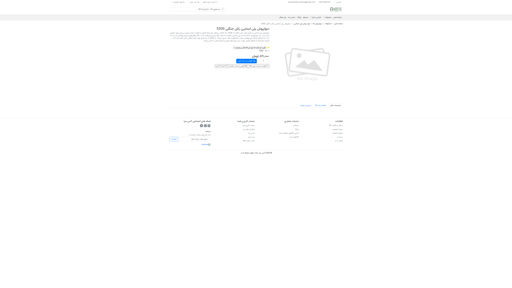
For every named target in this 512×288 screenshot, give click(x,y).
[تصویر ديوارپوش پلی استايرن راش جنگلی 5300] (307, 62)
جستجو (305, 17)
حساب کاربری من (248, 125)
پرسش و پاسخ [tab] (306, 105)
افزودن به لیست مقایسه (237, 66)
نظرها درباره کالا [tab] (320, 105)
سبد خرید (251, 137)
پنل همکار (282, 17)
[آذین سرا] (325, 9)
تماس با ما (291, 17)
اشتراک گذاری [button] (220, 66)
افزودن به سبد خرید (245, 61)
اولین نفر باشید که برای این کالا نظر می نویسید (250, 47)
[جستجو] (222, 9)
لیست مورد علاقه (249, 140)
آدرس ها (251, 133)
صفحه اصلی (337, 17)
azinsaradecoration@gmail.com (301, 2)
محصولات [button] (327, 17)
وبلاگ (299, 17)
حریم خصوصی (337, 129)
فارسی (338, 2)
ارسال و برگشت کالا (336, 125)
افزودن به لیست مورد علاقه (258, 66)
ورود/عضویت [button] (178, 2)
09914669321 (325, 2)
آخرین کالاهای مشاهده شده (289, 133)
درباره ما (340, 137)
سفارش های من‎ (249, 129)
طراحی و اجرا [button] (316, 17)
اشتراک (174, 139)
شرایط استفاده (338, 133)
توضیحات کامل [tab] (335, 105)
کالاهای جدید (294, 137)
